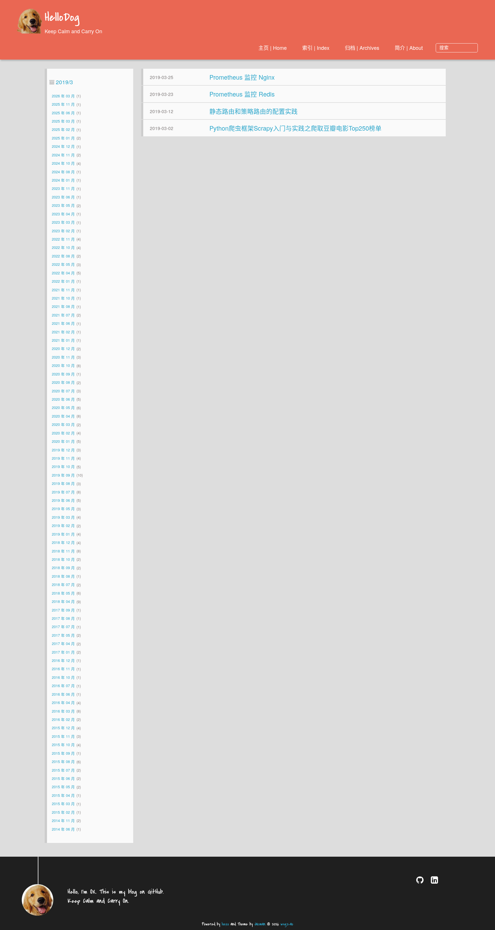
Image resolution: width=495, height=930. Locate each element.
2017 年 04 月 (63, 643)
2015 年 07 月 (63, 770)
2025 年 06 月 (63, 112)
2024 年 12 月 (63, 146)
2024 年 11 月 (63, 155)
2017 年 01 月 (63, 652)
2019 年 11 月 (63, 458)
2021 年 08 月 (63, 306)
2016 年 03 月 (63, 711)
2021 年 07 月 (63, 315)
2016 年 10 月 (63, 677)
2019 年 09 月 (63, 475)
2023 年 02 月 (63, 230)
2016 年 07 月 (63, 686)
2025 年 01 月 (63, 138)
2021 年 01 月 (63, 340)
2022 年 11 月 (63, 239)
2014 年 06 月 (63, 829)
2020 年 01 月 (63, 441)
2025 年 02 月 (63, 129)
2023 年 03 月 (63, 222)
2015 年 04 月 (63, 795)
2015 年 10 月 (63, 745)
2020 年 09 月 (63, 374)
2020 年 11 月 (63, 357)
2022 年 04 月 (63, 273)
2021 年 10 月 (63, 298)
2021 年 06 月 (63, 323)
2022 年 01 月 (63, 281)
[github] (421, 879)
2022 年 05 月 (63, 264)
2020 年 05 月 (63, 407)
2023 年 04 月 (63, 214)
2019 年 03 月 (63, 517)
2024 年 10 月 (63, 163)
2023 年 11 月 (63, 188)
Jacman (259, 924)
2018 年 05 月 (63, 593)
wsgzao (286, 924)
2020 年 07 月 (63, 391)
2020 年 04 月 (63, 416)
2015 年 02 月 (63, 812)
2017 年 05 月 (63, 635)
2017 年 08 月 (63, 618)
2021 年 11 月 (63, 289)
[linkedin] (435, 879)
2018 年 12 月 (63, 542)
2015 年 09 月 (63, 753)
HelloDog (62, 17)
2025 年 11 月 (63, 104)
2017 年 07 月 (63, 627)
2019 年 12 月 (63, 450)
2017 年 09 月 (63, 610)
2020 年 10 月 (63, 365)
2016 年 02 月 (63, 719)
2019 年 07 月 (63, 492)
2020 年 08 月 (63, 382)
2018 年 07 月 (63, 584)
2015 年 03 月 (63, 804)
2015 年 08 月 (63, 761)
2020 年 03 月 (63, 424)
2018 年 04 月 (63, 601)
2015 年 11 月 (63, 736)
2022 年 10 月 (63, 247)
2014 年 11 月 (63, 820)
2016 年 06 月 (63, 694)
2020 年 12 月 (63, 348)
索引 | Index (315, 47)
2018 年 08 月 (63, 576)
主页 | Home (272, 47)
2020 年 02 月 (63, 433)
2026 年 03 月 (63, 96)
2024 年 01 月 (63, 180)
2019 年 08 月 (63, 483)
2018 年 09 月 (63, 568)
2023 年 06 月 (63, 197)
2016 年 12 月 (63, 660)
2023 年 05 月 (63, 205)
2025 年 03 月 (63, 121)
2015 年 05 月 (63, 787)
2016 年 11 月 (63, 669)
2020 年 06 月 (63, 399)
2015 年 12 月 (63, 728)
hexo (225, 924)
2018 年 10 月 (63, 559)
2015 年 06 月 (63, 778)
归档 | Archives (362, 47)
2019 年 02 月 (63, 525)
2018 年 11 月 (63, 551)
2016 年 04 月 (63, 702)
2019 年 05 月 (63, 509)
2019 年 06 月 (63, 500)
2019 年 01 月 (63, 534)
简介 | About (409, 47)
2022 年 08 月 (63, 256)
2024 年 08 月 (63, 171)
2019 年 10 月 (63, 466)
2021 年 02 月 (63, 332)
